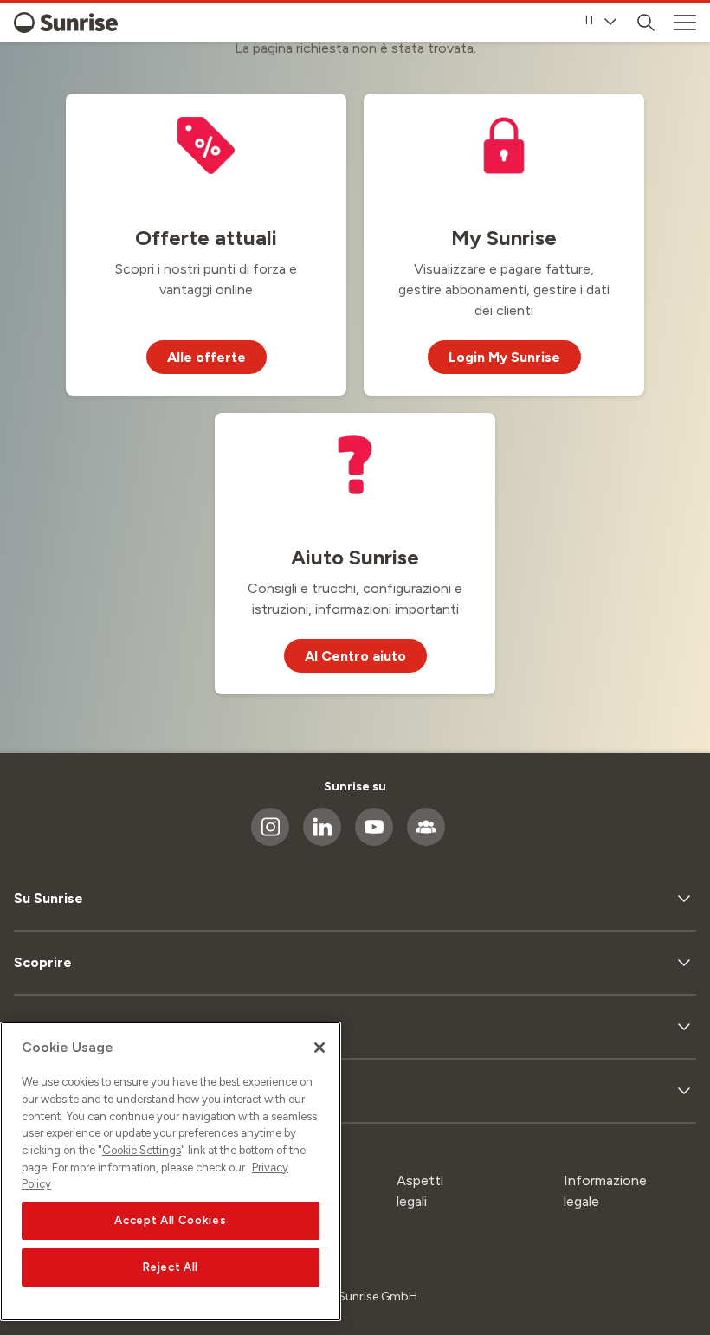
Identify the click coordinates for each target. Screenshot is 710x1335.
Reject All (171, 1267)
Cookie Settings (141, 1150)
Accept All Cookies (170, 1220)
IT (590, 20)
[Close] (319, 1048)
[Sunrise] (66, 22)
